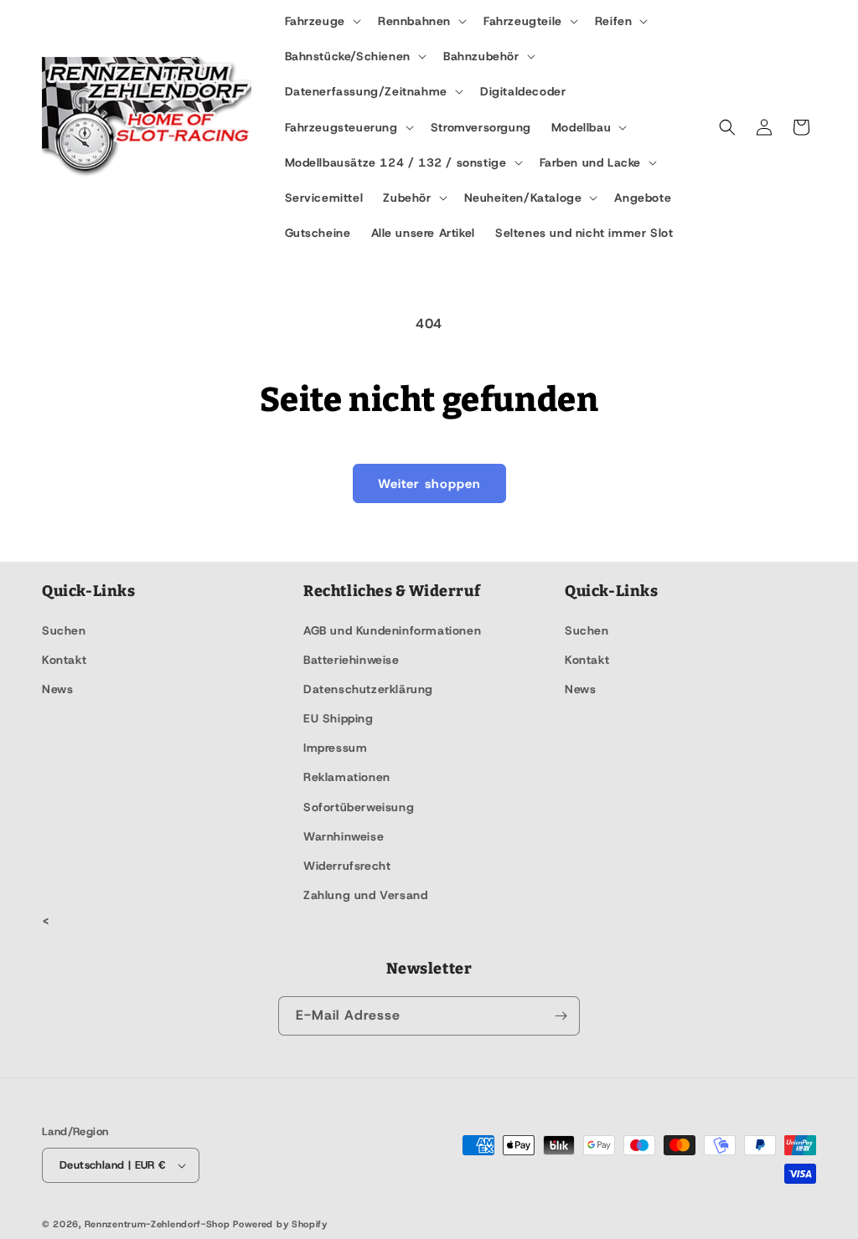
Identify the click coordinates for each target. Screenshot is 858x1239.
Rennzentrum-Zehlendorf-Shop (159, 1224)
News (57, 689)
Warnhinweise (343, 836)
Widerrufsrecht (346, 865)
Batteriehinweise (351, 659)
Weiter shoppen (429, 484)
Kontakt (64, 659)
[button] (321, 21)
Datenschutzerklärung (368, 689)
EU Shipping (338, 718)
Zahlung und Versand (365, 894)
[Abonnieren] (560, 1016)
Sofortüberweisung (358, 807)
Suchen (64, 630)
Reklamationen (346, 776)
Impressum (335, 747)
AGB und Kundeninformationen (392, 630)
